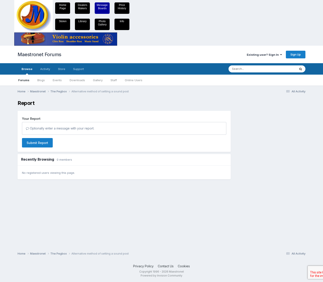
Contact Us (166, 266)
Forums (23, 80)
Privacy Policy (143, 266)
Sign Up (295, 54)
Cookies (184, 266)
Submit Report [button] (37, 143)
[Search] (300, 68)
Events (57, 80)
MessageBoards (102, 7)
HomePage (62, 7)
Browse (27, 69)
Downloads (77, 80)
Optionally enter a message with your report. (61, 128)
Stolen (63, 21)
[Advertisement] (252, 166)
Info (122, 21)
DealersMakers (82, 7)
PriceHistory (122, 7)
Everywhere (282, 68)
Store (61, 69)
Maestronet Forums (39, 54)
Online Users (133, 80)
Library (82, 21)
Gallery (98, 80)
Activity (45, 69)
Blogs (41, 80)
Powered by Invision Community (161, 275)
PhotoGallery (102, 23)
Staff (114, 80)
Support (78, 69)
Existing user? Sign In (263, 54)
